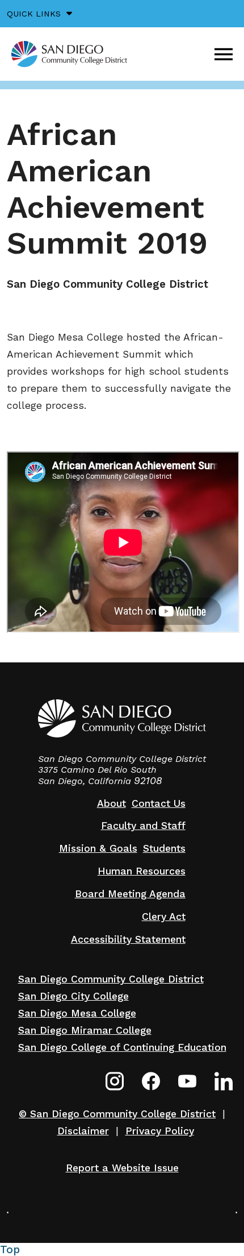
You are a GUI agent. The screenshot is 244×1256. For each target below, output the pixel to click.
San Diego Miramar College (85, 1030)
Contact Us (159, 803)
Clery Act (164, 916)
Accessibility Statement (128, 939)
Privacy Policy (159, 1131)
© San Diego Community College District (117, 1114)
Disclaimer (83, 1131)
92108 (148, 780)
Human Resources (142, 871)
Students (164, 848)
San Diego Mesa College (77, 1013)
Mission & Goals (98, 848)
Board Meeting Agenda (130, 893)
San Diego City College (73, 996)
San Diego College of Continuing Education (122, 1047)
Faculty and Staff (143, 825)
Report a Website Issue (122, 1168)
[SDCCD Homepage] (69, 54)
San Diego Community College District (111, 979)
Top (10, 1249)
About (111, 803)
